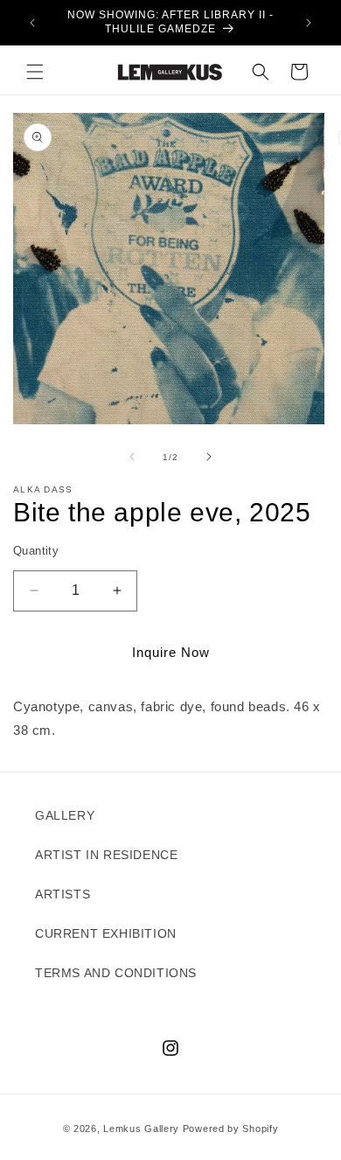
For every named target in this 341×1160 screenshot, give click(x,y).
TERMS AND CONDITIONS (116, 973)
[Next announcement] (308, 22)
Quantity (36, 550)
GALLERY (64, 815)
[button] (35, 71)
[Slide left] (132, 456)
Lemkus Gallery (141, 1128)
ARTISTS (62, 894)
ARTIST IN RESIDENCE (106, 855)
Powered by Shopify (231, 1128)
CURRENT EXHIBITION (106, 933)
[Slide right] (209, 456)
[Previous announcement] (32, 22)
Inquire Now (171, 652)
